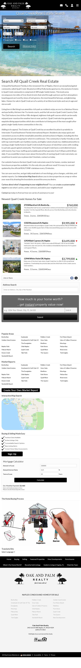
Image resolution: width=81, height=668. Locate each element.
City (4, 18)
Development (31, 18)
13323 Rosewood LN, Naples (36, 223)
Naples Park (5, 346)
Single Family (9, 40)
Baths (17, 31)
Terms (46, 655)
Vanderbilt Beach (7, 356)
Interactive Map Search (28, 176)
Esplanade (24, 337)
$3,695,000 (70, 241)
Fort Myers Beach (66, 337)
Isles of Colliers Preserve (68, 340)
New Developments (59, 617)
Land (26, 40)
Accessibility (37, 655)
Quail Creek (25, 349)
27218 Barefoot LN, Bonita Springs (37, 205)
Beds (5, 31)
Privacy (53, 655)
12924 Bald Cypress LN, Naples (37, 241)
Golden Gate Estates (9, 340)
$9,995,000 (70, 223)
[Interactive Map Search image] (23, 414)
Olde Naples (25, 346)
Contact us (6, 193)
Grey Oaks (44, 340)
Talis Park (24, 353)
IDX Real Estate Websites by (11, 655)
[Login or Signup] (72, 5)
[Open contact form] (61, 5)
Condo (18, 40)
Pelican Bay (64, 346)
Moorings (63, 343)
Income (33, 40)
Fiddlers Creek (45, 337)
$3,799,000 (70, 259)
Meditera (43, 343)
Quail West (44, 349)
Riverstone (63, 349)
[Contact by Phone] (66, 5)
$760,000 (72, 205)
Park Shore (44, 346)
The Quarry (44, 353)
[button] (40, 523)
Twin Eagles (64, 353)
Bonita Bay (5, 337)
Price (5, 25)
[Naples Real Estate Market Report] (21, 390)
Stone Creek (6, 353)
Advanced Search (29, 46)
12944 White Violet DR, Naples (37, 259)
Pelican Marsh (6, 349)
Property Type (8, 37)
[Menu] (77, 5)
